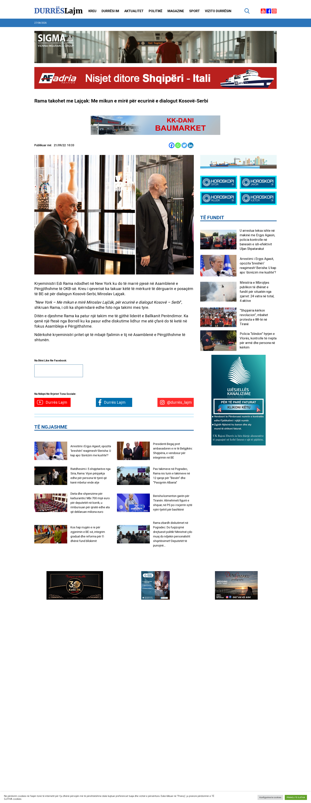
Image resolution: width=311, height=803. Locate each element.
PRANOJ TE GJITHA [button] (296, 797)
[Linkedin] (190, 145)
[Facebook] (171, 145)
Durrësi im (110, 11)
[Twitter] (184, 145)
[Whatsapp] (178, 145)
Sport (194, 11)
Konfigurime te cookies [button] (270, 797)
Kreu (92, 11)
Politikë (155, 11)
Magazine (175, 11)
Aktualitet (134, 11)
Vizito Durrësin (218, 11)
